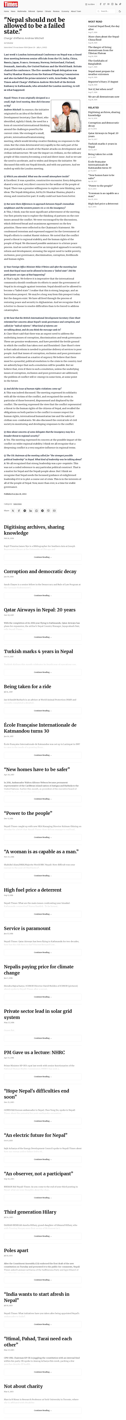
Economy (65, 11)
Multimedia (21, 11)
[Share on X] (12, 510)
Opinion (40, 11)
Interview (8, 43)
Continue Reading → (43, 557)
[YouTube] (108, 4)
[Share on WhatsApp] (36, 510)
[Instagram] (112, 4)
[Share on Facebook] (18, 510)
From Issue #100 (30, 47)
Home (6, 11)
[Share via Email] (54, 510)
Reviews (56, 11)
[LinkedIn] (116, 4)
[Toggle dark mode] (120, 11)
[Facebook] (100, 4)
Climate (48, 11)
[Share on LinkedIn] (30, 510)
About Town (76, 11)
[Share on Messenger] (24, 510)
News (13, 11)
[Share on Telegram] (42, 510)
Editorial (31, 11)
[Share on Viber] (48, 510)
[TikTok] (120, 4)
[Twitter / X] (104, 4)
